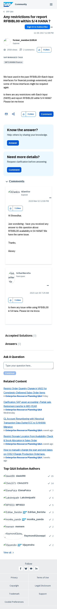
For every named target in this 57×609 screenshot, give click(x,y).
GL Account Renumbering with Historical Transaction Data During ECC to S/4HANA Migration (25, 423)
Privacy (14, 577)
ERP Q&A (9, 12)
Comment (46, 114)
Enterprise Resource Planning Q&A (24, 396)
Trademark (14, 594)
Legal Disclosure (43, 585)
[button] (39, 49)
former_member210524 (25, 40)
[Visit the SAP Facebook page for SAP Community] (20, 568)
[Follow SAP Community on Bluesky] (26, 568)
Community (21, 4)
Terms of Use (43, 577)
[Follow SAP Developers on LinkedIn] (36, 568)
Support (43, 594)
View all (7, 552)
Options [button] (51, 27)
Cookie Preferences (14, 602)
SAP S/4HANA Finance (13, 62)
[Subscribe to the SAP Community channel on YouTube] (31, 568)
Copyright (14, 585)
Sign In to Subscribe (37, 27)
